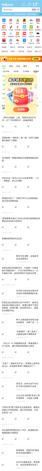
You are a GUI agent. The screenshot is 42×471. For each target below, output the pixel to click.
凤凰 (10, 23)
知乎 (24, 43)
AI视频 (4, 47)
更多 (37, 66)
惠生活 (12, 47)
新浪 (31, 23)
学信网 (11, 30)
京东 (3, 36)
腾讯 (17, 23)
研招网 (38, 36)
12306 (38, 43)
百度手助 (31, 36)
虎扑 (17, 43)
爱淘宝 (24, 36)
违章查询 (38, 47)
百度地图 (17, 30)
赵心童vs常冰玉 (7, 14)
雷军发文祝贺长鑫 (20, 14)
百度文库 (31, 43)
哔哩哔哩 (11, 36)
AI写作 (12, 51)
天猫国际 (4, 43)
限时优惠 (21, 47)
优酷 (10, 43)
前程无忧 (5, 51)
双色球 (29, 51)
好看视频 (38, 30)
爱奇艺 (31, 30)
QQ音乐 (29, 47)
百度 (3, 23)
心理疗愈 (21, 51)
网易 (38, 23)
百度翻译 (24, 30)
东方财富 (4, 30)
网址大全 (38, 51)
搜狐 (24, 23)
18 (34, 4)
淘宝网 (17, 36)
